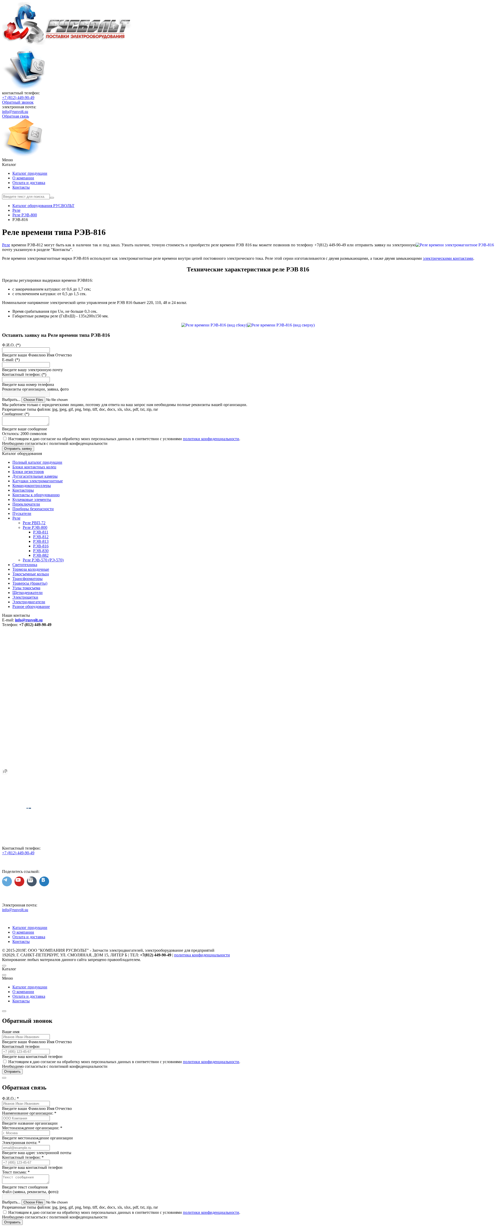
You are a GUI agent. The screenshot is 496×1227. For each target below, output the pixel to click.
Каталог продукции (29, 173)
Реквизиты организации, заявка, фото (35, 389)
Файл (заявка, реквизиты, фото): (30, 1192)
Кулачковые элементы (31, 499)
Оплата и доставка (28, 182)
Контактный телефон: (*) (24, 374)
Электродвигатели (28, 602)
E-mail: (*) (11, 359)
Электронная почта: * (21, 1142)
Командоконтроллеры (31, 485)
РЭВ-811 (40, 532)
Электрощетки (25, 597)
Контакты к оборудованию (36, 495)
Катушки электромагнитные (37, 481)
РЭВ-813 (41, 541)
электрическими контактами (448, 258)
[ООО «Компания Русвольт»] (67, 43)
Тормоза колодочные (30, 569)
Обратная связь (15, 116)
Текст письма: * (16, 1172)
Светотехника (24, 564)
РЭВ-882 (41, 555)
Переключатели (26, 504)
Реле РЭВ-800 (35, 527)
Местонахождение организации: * (32, 1128)
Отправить (12, 1071)
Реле (6, 245)
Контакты (21, 187)
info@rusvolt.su (15, 111)
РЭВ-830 (41, 550)
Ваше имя (10, 1032)
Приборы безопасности (33, 509)
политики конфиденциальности (211, 439)
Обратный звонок (18, 102)
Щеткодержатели (27, 592)
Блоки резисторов (28, 471)
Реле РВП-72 (34, 523)
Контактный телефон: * (23, 1157)
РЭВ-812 (41, 537)
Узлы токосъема (26, 588)
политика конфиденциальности (202, 955)
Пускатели (21, 513)
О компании (23, 178)
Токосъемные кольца (30, 574)
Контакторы (23, 490)
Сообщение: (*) (15, 414)
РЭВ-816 (41, 546)
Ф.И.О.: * (10, 1098)
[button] (248, 160)
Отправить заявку (18, 449)
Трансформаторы (27, 578)
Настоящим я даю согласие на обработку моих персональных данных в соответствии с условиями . (124, 439)
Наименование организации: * (29, 1113)
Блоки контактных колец (34, 467)
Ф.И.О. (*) (11, 345)
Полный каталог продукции (37, 462)
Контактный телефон (21, 1046)
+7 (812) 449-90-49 (18, 97)
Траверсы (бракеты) (29, 583)
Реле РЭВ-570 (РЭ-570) (43, 560)
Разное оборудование (31, 606)
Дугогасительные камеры (35, 476)
